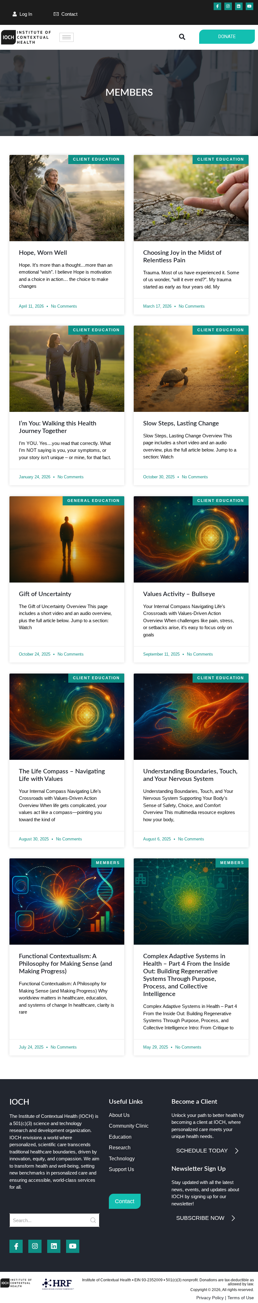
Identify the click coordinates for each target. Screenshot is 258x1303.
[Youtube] (249, 6)
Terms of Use (240, 1297)
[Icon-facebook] (217, 6)
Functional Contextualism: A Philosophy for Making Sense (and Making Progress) (65, 964)
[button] (182, 37)
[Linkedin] (239, 6)
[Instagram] (228, 6)
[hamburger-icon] (66, 37)
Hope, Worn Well (43, 253)
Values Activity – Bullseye (179, 594)
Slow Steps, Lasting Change (181, 423)
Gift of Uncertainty (45, 594)
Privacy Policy (210, 1297)
